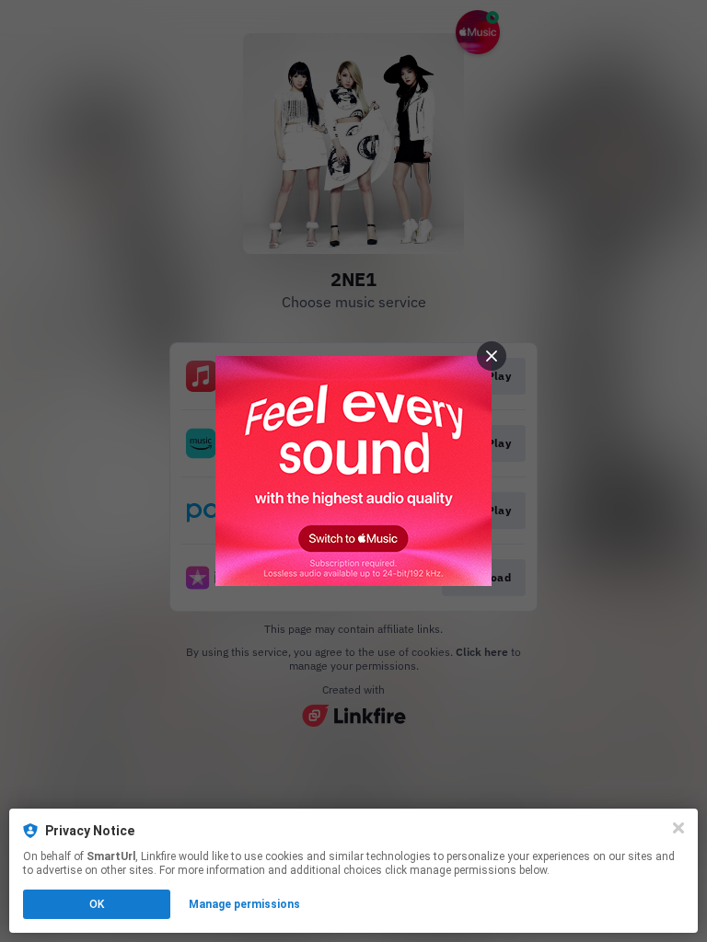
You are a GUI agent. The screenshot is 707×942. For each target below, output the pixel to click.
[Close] (678, 828)
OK (96, 904)
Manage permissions (244, 904)
